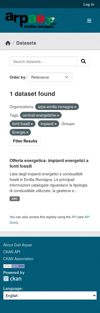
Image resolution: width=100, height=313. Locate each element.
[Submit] (83, 61)
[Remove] (75, 107)
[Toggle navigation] (89, 20)
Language (12, 288)
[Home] (8, 42)
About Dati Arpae (17, 244)
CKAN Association (18, 258)
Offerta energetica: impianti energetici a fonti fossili (49, 163)
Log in (88, 4)
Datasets (26, 42)
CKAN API (11, 251)
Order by (17, 77)
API (74, 216)
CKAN (12, 278)
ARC (14, 199)
